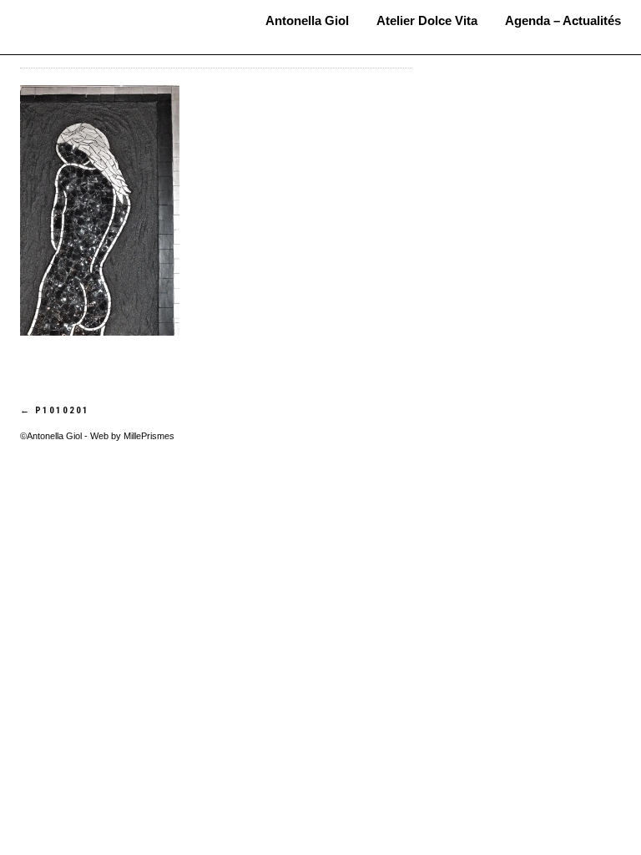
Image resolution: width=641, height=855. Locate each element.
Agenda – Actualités (563, 20)
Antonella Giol (117, 14)
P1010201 (54, 410)
